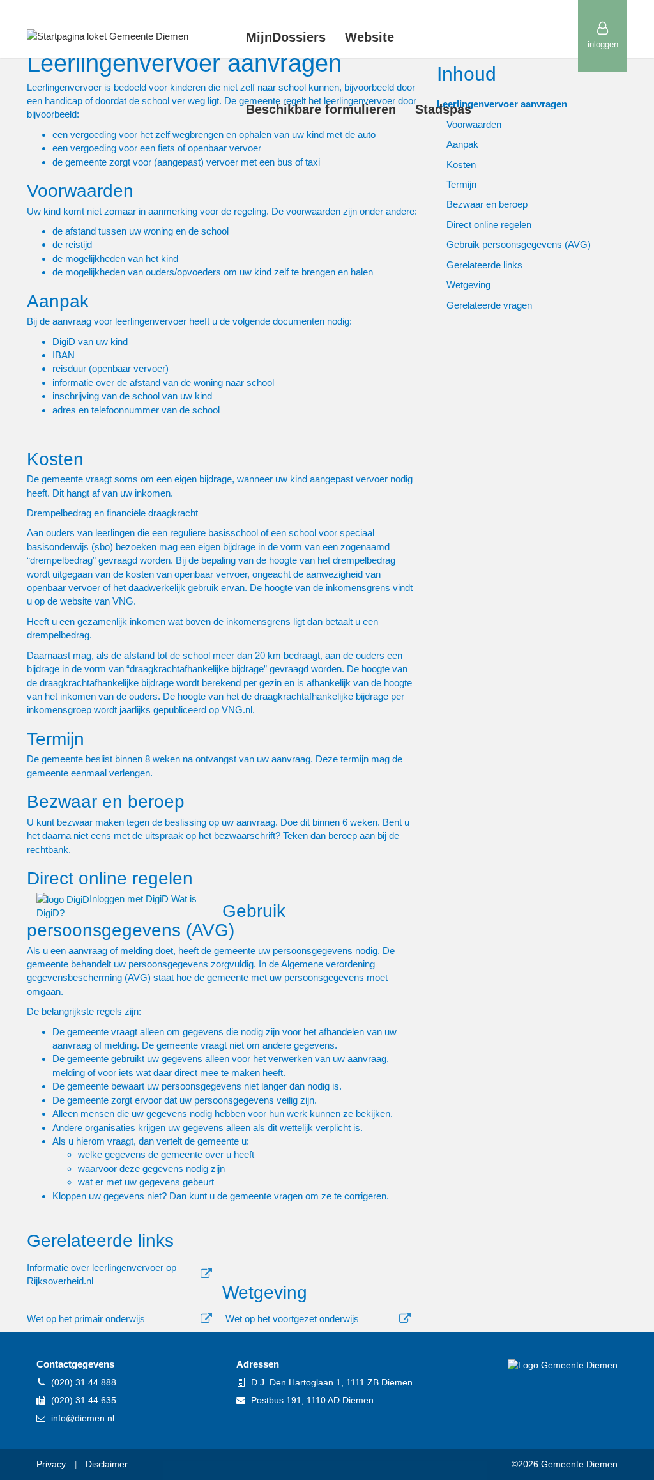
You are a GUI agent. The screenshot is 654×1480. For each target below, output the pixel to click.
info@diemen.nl (82, 1418)
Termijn (461, 184)
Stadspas (443, 109)
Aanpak (462, 144)
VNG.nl (237, 709)
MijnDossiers (286, 37)
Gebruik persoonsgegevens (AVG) (518, 244)
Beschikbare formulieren (321, 109)
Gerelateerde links (484, 264)
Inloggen (603, 44)
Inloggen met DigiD (130, 898)
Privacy (51, 1464)
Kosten (461, 164)
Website (369, 37)
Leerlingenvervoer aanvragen (502, 103)
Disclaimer (107, 1464)
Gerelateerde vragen (489, 305)
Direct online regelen (488, 224)
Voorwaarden (473, 124)
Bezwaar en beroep (487, 204)
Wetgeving (468, 284)
